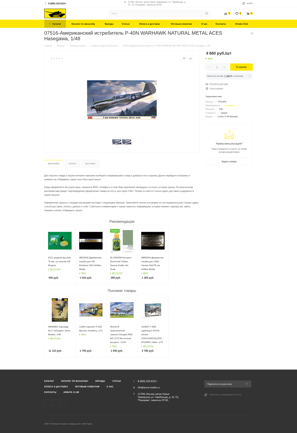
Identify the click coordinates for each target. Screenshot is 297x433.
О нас (109, 387)
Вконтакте (47, 402)
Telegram (55, 402)
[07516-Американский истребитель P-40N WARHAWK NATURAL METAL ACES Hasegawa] (122, 100)
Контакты (50, 392)
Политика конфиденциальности (225, 395)
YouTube (63, 402)
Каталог (49, 381)
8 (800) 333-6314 (56, 3)
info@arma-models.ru (149, 387)
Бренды (100, 381)
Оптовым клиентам (87, 387)
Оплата (72, 164)
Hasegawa (229, 105)
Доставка (90, 164)
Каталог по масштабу (74, 381)
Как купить (53, 164)
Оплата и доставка (56, 387)
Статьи (116, 381)
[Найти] (206, 13)
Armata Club (71, 392)
